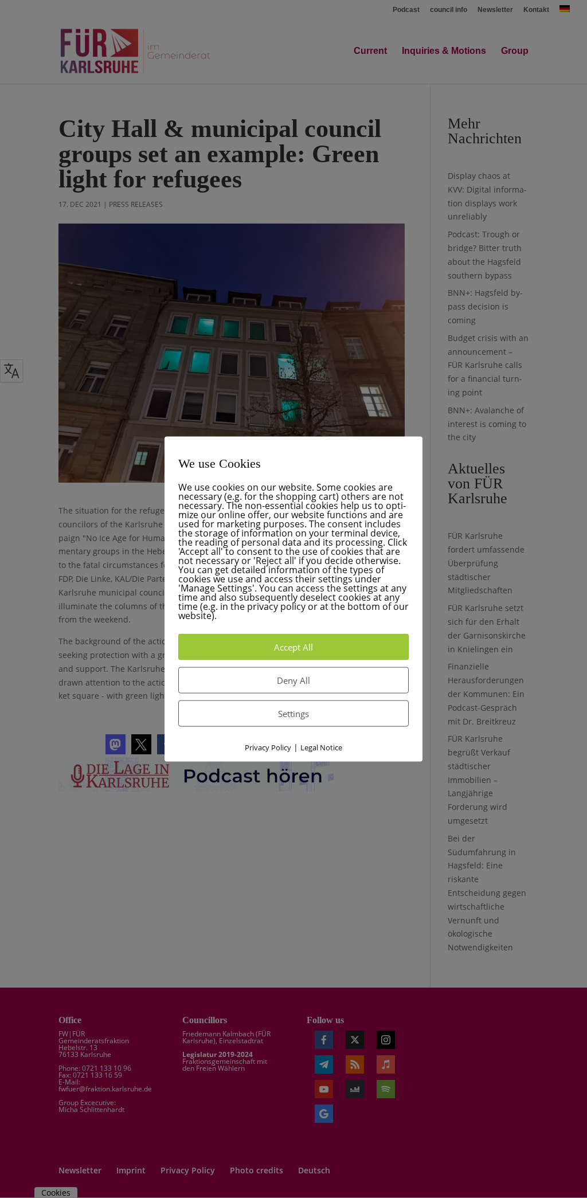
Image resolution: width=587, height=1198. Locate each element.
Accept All (293, 647)
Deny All (293, 680)
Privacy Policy (268, 747)
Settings (293, 713)
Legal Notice (321, 747)
